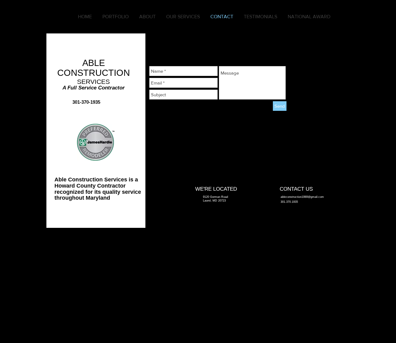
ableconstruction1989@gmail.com (302, 196)
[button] (115, 17)
